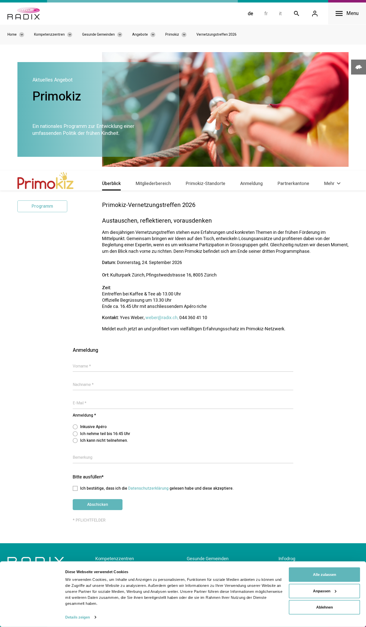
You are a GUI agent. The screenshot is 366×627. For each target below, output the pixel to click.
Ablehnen (324, 607)
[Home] (23, 13)
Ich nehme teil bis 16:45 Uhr (105, 434)
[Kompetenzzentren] (72, 34)
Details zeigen (77, 617)
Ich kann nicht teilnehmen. (104, 440)
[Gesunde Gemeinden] (122, 34)
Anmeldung (251, 183)
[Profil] (314, 13)
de (250, 13)
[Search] (296, 13)
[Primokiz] (186, 34)
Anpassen (321, 591)
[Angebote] (155, 34)
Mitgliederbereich (153, 183)
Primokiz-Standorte (205, 183)
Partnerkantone (293, 183)
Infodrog (286, 558)
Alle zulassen (324, 574)
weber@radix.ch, (161, 317)
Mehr (330, 183)
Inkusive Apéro (93, 427)
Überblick (111, 183)
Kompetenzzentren (114, 558)
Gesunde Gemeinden (208, 558)
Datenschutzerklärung (148, 488)
